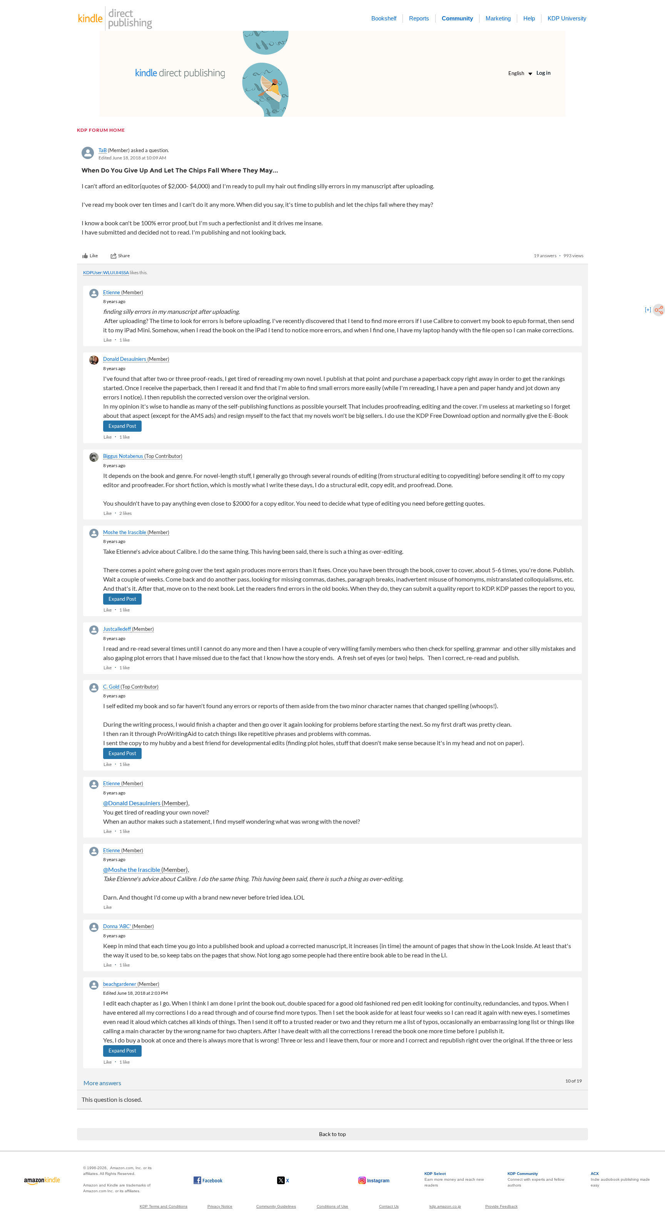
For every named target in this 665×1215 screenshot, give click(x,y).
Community (457, 18)
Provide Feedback (501, 1206)
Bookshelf (383, 18)
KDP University (567, 18)
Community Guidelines (276, 1206)
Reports (419, 18)
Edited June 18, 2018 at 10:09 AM (132, 158)
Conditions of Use (332, 1206)
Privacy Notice (219, 1206)
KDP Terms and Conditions (163, 1206)
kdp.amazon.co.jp (445, 1206)
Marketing (498, 18)
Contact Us (389, 1206)
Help (529, 18)
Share (124, 255)
